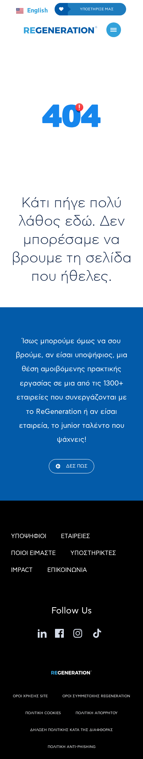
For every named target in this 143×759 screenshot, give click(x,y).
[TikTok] (97, 633)
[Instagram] (78, 633)
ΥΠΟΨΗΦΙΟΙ (28, 536)
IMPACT (22, 570)
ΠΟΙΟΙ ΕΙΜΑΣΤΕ (33, 553)
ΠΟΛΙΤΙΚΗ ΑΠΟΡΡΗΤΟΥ (97, 713)
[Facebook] (60, 633)
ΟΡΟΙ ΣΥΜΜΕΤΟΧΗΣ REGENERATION (96, 696)
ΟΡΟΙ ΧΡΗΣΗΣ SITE (30, 696)
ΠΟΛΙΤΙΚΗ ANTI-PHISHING (72, 747)
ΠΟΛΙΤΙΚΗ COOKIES (43, 713)
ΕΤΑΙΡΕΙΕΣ (75, 536)
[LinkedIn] (42, 633)
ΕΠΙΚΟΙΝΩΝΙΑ (67, 570)
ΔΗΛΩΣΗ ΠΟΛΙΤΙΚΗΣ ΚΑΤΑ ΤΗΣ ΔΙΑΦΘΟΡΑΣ (71, 730)
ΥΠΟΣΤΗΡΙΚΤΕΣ (93, 553)
